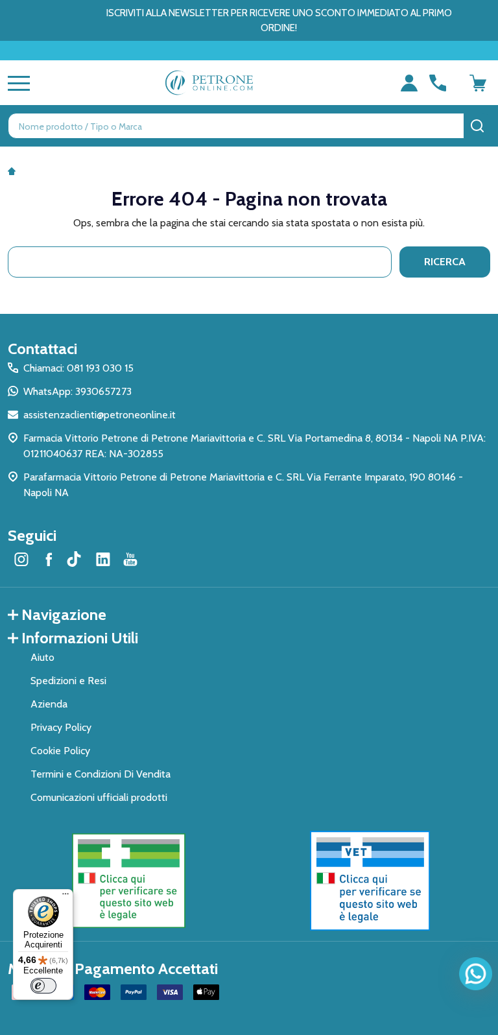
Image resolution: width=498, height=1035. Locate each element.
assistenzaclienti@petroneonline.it (99, 415)
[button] (128, 881)
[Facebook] (48, 559)
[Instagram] (21, 559)
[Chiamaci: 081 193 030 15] (437, 83)
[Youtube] (130, 559)
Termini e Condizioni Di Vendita (100, 774)
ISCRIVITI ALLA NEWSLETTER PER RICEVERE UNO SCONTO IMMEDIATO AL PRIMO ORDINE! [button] (279, 20)
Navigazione (63, 614)
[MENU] (16, 83)
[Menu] (65, 897)
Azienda (48, 704)
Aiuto (42, 657)
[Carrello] (478, 83)
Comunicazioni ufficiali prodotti (98, 797)
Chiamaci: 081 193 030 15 (78, 368)
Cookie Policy (60, 750)
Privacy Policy (60, 727)
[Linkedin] (103, 559)
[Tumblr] (75, 559)
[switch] (43, 985)
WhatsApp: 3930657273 (77, 391)
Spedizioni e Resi (68, 680)
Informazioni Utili (79, 637)
